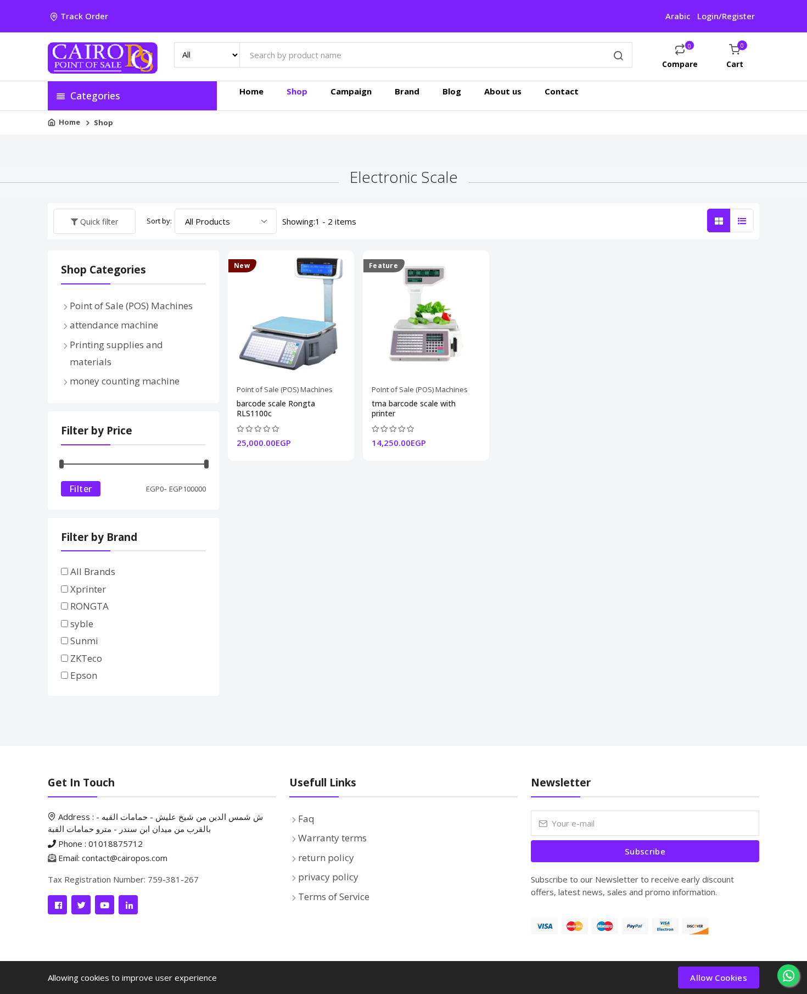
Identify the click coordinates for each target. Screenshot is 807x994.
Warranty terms (332, 837)
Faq (306, 818)
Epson (83, 675)
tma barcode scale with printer (414, 408)
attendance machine (114, 325)
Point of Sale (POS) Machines (285, 389)
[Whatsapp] (788, 975)
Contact (562, 91)
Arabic (678, 15)
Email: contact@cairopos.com (112, 857)
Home (251, 91)
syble (81, 623)
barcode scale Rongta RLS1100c (276, 408)
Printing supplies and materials (116, 353)
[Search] (618, 56)
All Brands (92, 571)
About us (503, 91)
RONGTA (89, 606)
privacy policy (328, 876)
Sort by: (159, 221)
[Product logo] (103, 56)
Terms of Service (333, 896)
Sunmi (84, 640)
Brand (407, 91)
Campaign (351, 91)
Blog (451, 91)
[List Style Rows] (742, 220)
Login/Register (726, 15)
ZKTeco (86, 658)
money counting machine (125, 381)
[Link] (57, 904)
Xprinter (88, 589)
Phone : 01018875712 (99, 843)
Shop (297, 91)
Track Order (84, 15)
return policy (326, 857)
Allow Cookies (718, 977)
